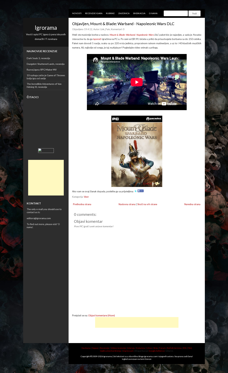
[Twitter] (135, 191)
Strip (155, 348)
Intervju (131, 348)
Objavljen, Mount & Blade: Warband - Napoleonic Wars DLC (123, 23)
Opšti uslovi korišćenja (110, 350)
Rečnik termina (174, 348)
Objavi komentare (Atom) (101, 315)
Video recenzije (118, 348)
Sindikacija (139, 13)
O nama (153, 13)
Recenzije (104, 348)
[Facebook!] (141, 191)
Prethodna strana (82, 204)
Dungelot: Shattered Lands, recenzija (45, 64)
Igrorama (46, 27)
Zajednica (123, 13)
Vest (86, 196)
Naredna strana (192, 204)
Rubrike (110, 13)
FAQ (190, 348)
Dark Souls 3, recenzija (38, 58)
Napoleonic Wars (145, 34)
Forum (162, 348)
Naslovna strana (127, 204)
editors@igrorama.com (39, 218)
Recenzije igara (93, 13)
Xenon (148, 359)
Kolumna (140, 348)
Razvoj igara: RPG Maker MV (42, 69)
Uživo (149, 348)
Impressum (128, 350)
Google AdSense (157, 350)
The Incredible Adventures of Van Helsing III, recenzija (44, 85)
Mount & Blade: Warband (122, 34)
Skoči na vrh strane (147, 204)
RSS (184, 348)
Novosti (77, 13)
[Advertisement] (46, 177)
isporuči (97, 39)
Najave (95, 348)
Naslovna (86, 348)
